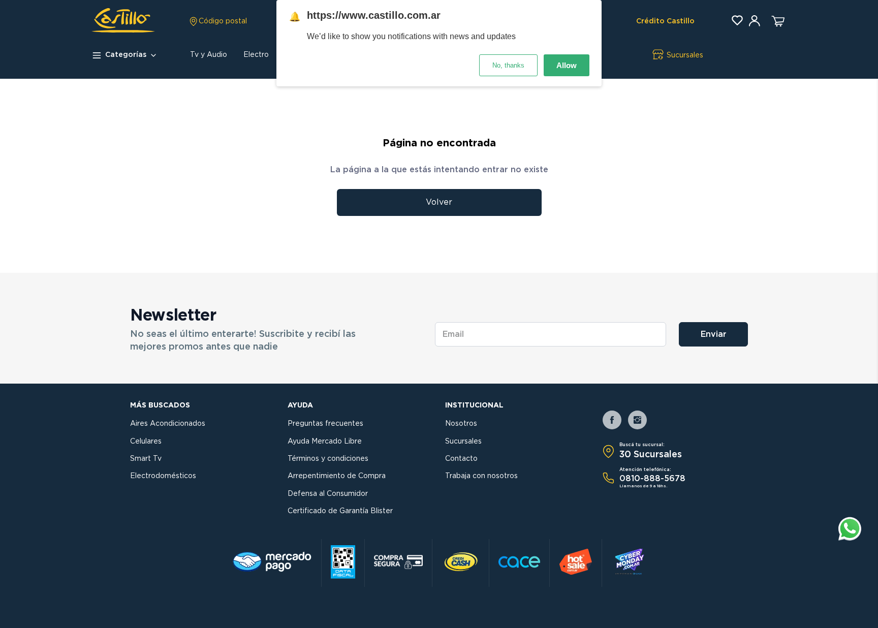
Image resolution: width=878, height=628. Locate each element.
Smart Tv (146, 458)
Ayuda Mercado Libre (325, 441)
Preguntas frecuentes (325, 423)
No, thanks (508, 65)
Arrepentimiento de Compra (337, 476)
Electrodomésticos (163, 476)
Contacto (461, 458)
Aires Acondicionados (167, 423)
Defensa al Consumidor (328, 493)
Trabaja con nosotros (481, 476)
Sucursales (463, 441)
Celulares (146, 441)
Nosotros (461, 423)
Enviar (714, 334)
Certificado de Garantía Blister (340, 511)
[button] (218, 21)
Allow (566, 65)
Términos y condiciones (328, 458)
